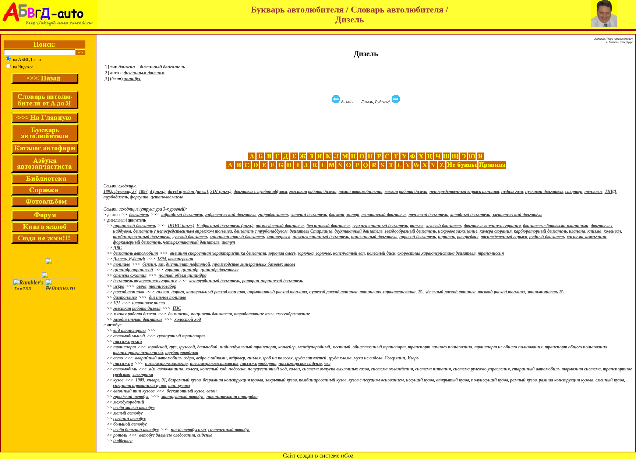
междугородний (128, 402)
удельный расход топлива (450, 291)
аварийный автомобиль (158, 358)
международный (314, 346)
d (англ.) (158, 191)
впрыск (417, 225)
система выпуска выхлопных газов (335, 369)
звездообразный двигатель (410, 231)
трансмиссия (491, 253)
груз (173, 346)
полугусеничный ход (267, 369)
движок (336, 214)
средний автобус (129, 418)
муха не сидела (368, 358)
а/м (152, 369)
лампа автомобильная (360, 191)
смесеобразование (293, 313)
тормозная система (581, 369)
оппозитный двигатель (374, 236)
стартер (573, 191)
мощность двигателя (211, 313)
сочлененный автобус (229, 429)
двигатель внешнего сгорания (492, 225)
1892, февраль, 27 (120, 191)
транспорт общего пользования (576, 346)
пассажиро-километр (166, 363)
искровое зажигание (457, 231)
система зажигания (586, 236)
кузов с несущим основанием (376, 380)
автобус (132, 78)
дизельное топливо (167, 297)
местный (341, 346)
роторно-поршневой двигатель (272, 280)
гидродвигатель (273, 214)
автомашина (170, 369)
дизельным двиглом (144, 72)
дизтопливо (125, 297)
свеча (141, 286)
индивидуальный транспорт (248, 346)
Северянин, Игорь (401, 358)
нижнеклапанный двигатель (321, 236)
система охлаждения (392, 369)
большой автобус (130, 424)
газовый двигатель (444, 225)
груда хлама (340, 358)
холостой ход (187, 319)
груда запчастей (310, 358)
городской (157, 346)
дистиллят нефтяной (188, 264)
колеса (192, 369)
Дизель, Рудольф (129, 258)
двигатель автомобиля (135, 253)
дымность (178, 313)
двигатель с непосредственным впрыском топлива (182, 231)
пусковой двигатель (544, 191)
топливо (121, 264)
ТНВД (610, 191)
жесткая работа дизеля (312, 191)
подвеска (237, 369)
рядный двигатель (547, 236)
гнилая (254, 358)
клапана (577, 231)
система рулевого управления (481, 369)
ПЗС (177, 308)
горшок (172, 269)
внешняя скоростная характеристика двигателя (218, 253)
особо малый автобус (134, 407)
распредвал (467, 236)
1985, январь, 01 (150, 380)
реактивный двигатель (383, 214)
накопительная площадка (232, 396)
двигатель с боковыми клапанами (556, 225)
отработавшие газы (253, 313)
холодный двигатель (470, 214)
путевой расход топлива (333, 291)
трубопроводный (181, 352)
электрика (142, 374)
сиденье (204, 435)
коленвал (612, 231)
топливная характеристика (388, 291)
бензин (149, 264)
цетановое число (167, 197)
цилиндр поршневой (133, 269)
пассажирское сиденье (300, 363)
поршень (446, 236)
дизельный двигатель (162, 66)
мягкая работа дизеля (406, 191)
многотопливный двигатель (237, 236)
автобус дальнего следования (167, 435)
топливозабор (162, 286)
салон (294, 369)
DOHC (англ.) (181, 225)
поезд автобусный (188, 429)
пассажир (123, 363)
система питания (433, 369)
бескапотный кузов (185, 391)
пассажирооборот (258, 363)
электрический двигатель (517, 214)
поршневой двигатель (134, 225)
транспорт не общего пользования (508, 346)
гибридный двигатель (182, 214)
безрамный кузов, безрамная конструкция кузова (215, 380)
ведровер (237, 358)
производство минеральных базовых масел (253, 264)
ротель (120, 435)
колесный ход (213, 369)
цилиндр (189, 269)
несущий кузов (420, 380)
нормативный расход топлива (277, 291)
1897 (143, 191)
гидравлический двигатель (230, 214)
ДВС (117, 247)
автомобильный (129, 335)
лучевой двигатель (190, 236)
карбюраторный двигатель (540, 231)
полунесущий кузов (489, 380)
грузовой (187, 346)
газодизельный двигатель (137, 319)
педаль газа (512, 191)
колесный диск (381, 253)
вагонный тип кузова (134, 391)
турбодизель (115, 197)
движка (127, 66)
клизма (594, 231)
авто (118, 358)
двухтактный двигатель (358, 231)
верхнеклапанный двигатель (380, 225)
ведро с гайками (211, 358)
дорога (178, 291)
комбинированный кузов (322, 380)
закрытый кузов (281, 380)
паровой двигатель (417, 236)
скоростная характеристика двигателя (437, 253)
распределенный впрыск (504, 236)
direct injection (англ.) (188, 191)
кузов (118, 380)
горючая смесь (282, 253)
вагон (211, 391)
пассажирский (127, 341)
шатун (228, 242)
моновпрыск (278, 236)
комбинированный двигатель (141, 236)
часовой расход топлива (501, 291)
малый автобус (128, 413)
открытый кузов (452, 380)
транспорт (124, 346)
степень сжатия (129, 275)
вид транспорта (129, 330)
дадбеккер (122, 440)
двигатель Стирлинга (311, 231)
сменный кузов (610, 380)
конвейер (287, 346)
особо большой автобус (136, 429)
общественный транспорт (379, 346)
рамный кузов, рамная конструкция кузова (551, 380)
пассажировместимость (214, 363)
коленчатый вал (349, 253)
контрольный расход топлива (215, 291)
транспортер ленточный (138, 352)
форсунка (139, 197)
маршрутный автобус (182, 396)
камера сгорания (496, 231)
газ (161, 264)
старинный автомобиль (535, 369)
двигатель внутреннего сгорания (145, 280)
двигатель (139, 214)
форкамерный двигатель (137, 242)
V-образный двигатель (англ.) (225, 225)
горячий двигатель (309, 214)
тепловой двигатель (428, 214)
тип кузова (179, 385)
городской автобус (131, 396)
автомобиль (125, 369)
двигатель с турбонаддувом (260, 191)
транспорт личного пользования (440, 346)
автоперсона (180, 258)
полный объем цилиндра (182, 275)
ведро (189, 358)
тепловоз (593, 191)
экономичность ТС (545, 291)
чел (327, 363)
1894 (161, 258)
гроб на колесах (278, 358)
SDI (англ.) (221, 191)
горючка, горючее (314, 253)
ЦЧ (116, 302)
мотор (352, 214)
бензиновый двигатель (328, 225)
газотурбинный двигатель (214, 280)
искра (118, 286)
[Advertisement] (367, 128)
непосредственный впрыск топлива (464, 191)
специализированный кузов (139, 385)
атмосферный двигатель (280, 225)
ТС (420, 291)
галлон (162, 291)
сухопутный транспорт (181, 335)
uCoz (347, 455)
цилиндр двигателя (220, 269)
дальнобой (207, 346)
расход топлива (128, 291)
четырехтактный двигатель (191, 242)
